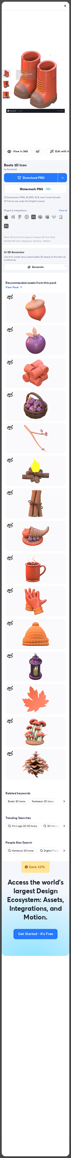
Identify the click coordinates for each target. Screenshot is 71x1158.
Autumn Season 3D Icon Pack (40, 237)
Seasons (37, 240)
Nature (46, 240)
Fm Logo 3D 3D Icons (24, 826)
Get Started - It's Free (35, 934)
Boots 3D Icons (16, 801)
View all (63, 210)
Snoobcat (12, 169)
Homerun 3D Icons (23, 850)
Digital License (37, 201)
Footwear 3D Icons (43, 801)
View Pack (12, 287)
